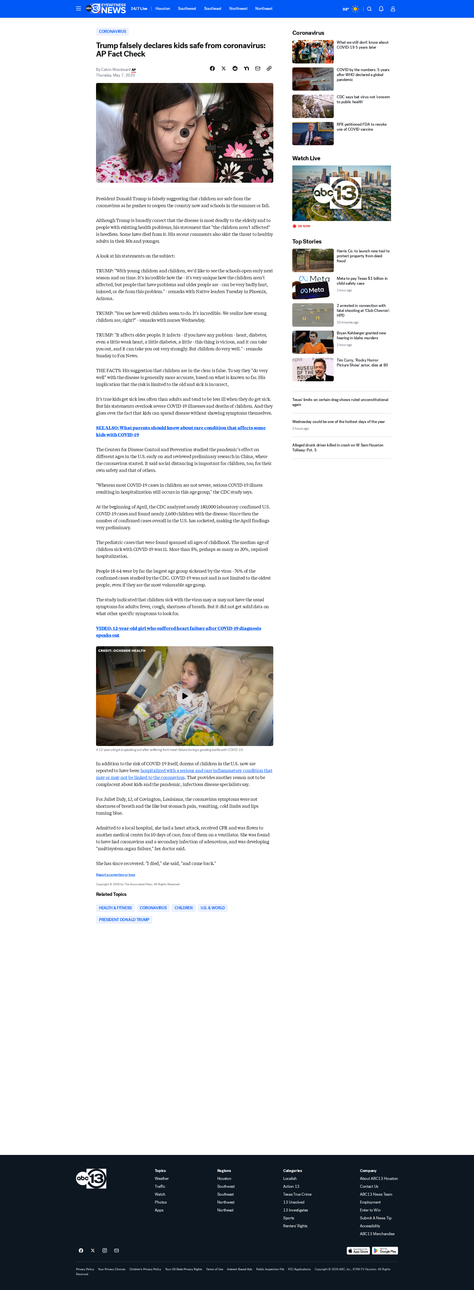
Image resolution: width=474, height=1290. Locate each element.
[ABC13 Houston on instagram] (105, 1251)
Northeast (263, 8)
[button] (78, 8)
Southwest (187, 8)
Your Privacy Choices (111, 1269)
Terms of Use (214, 1269)
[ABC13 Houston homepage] (106, 8)
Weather (162, 1179)
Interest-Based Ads (239, 1269)
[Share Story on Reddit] (235, 68)
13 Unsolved (293, 1202)
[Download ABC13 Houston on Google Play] (385, 1251)
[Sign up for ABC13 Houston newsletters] (116, 1251)
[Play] (341, 193)
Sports (288, 1218)
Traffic (160, 1187)
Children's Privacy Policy (145, 1269)
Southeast (212, 8)
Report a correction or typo (115, 874)
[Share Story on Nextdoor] (246, 68)
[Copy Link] (269, 68)
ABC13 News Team (376, 1194)
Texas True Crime (297, 1194)
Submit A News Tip (376, 1218)
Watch (160, 1194)
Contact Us (369, 1187)
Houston (163, 8)
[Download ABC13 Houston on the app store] (358, 1251)
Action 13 (291, 1187)
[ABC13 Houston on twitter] (93, 1251)
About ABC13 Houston (379, 1179)
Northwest (238, 8)
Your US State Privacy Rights (183, 1269)
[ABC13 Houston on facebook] (81, 1251)
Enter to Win (370, 1210)
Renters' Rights (295, 1226)
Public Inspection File (270, 1269)
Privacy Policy (85, 1269)
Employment (370, 1202)
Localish (289, 1179)
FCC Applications (299, 1269)
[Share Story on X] (223, 68)
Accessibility (370, 1226)
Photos (160, 1202)
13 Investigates (295, 1210)
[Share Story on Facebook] (212, 68)
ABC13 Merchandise (377, 1234)
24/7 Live (139, 8)
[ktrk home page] (91, 1179)
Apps (159, 1210)
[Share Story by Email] (258, 68)
